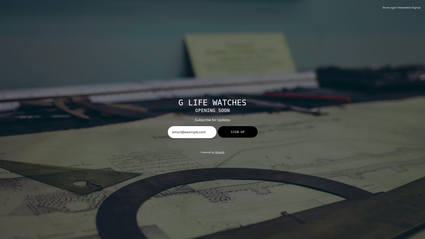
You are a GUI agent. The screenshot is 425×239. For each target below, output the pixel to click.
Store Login (389, 7)
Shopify (219, 152)
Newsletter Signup (409, 7)
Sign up (237, 132)
